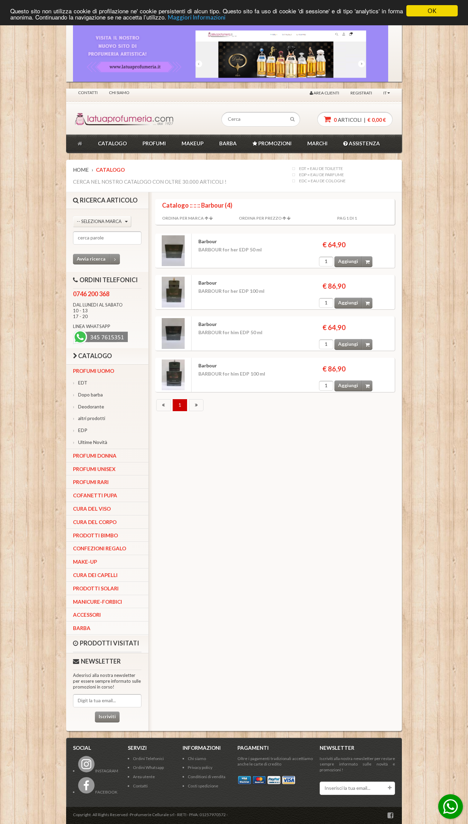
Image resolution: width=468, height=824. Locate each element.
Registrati (361, 92)
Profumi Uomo (93, 371)
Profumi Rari (91, 482)
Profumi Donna (94, 456)
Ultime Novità (90, 442)
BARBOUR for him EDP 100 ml (231, 374)
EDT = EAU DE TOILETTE (321, 169)
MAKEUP (193, 143)
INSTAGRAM (106, 770)
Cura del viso (92, 509)
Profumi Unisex (94, 469)
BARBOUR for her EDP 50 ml (230, 249)
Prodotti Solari (96, 588)
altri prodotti (89, 418)
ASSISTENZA (364, 143)
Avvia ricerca (91, 259)
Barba (81, 628)
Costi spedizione (203, 785)
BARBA (228, 143)
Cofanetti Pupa (95, 495)
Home (81, 170)
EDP (80, 430)
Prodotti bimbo (95, 535)
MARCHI (317, 143)
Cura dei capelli (95, 575)
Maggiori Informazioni (196, 17)
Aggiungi (348, 261)
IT (385, 92)
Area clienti (326, 92)
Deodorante (88, 406)
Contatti (88, 92)
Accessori (87, 615)
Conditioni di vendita (206, 776)
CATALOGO (112, 143)
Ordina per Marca (183, 218)
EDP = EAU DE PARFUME (321, 175)
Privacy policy (200, 767)
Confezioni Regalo (99, 548)
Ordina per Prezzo (260, 218)
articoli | (359, 120)
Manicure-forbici (97, 602)
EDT (80, 382)
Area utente (144, 776)
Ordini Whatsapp (148, 767)
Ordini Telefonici (148, 758)
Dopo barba (88, 394)
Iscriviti (107, 716)
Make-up (85, 562)
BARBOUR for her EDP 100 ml (231, 291)
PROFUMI (154, 143)
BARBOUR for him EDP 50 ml (230, 332)
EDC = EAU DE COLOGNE (322, 181)
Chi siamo (119, 92)
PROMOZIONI (274, 143)
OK (432, 10)
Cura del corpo (94, 522)
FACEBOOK (106, 792)
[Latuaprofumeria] (105, 119)
